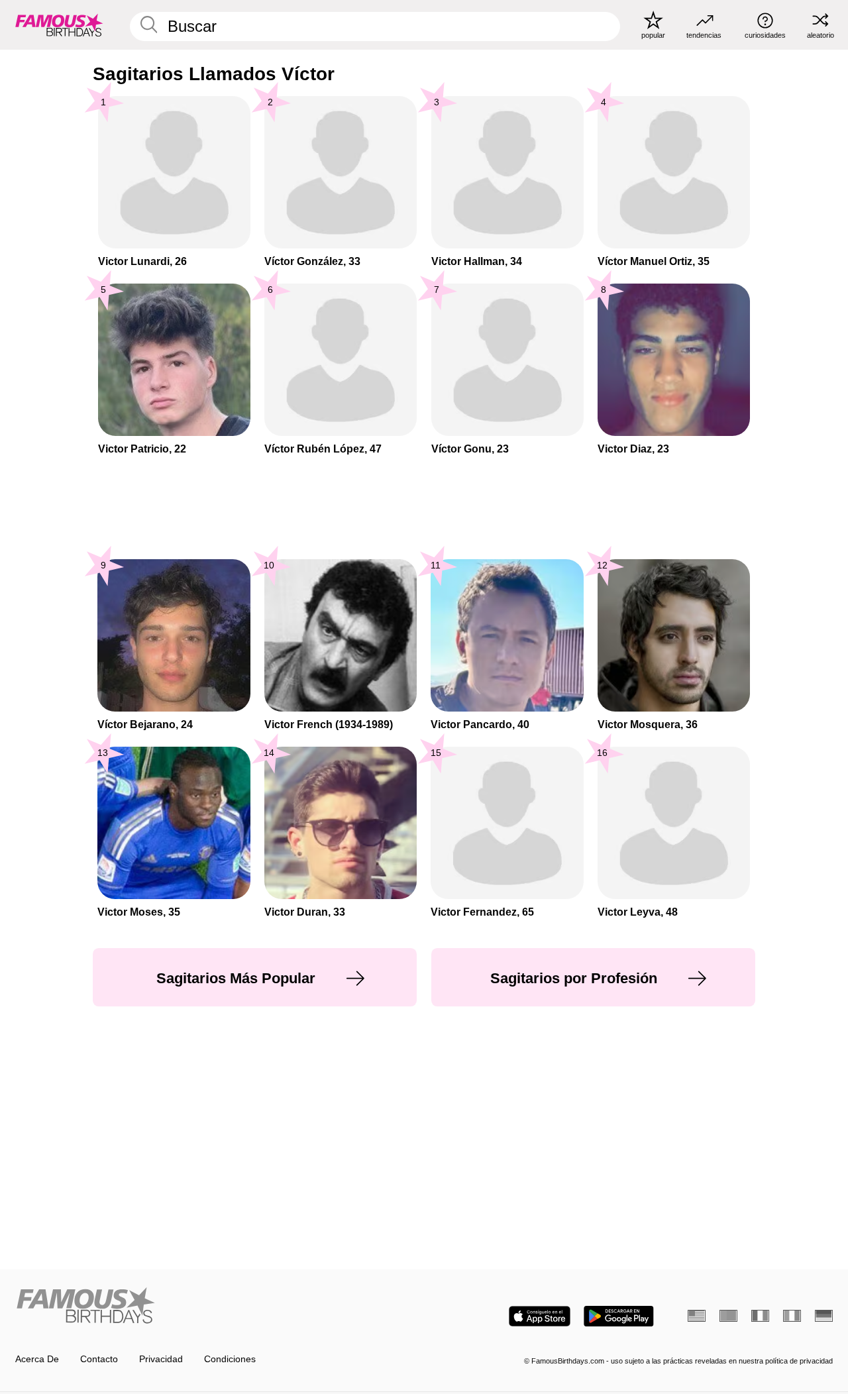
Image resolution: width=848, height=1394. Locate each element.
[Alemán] (824, 1316)
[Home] (216, 1306)
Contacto (99, 1359)
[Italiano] (792, 1316)
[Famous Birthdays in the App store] (539, 1316)
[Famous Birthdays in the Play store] (619, 1316)
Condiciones (230, 1359)
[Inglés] (697, 1316)
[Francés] (760, 1316)
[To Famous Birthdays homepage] (59, 24)
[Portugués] (728, 1316)
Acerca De (37, 1359)
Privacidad (161, 1359)
